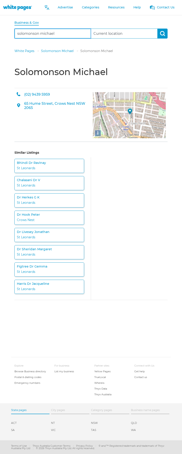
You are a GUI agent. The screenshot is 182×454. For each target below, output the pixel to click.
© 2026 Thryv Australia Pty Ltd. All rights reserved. (65, 448)
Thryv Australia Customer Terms (52, 445)
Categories (90, 7)
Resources (116, 7)
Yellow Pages (102, 371)
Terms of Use (19, 445)
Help (137, 7)
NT (53, 423)
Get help (139, 371)
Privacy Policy (84, 445)
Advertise (65, 7)
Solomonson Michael (58, 51)
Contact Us (165, 7)
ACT (14, 423)
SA (13, 430)
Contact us (140, 377)
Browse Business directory (30, 371)
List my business (64, 371)
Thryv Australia (102, 394)
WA (133, 430)
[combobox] (53, 33)
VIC (53, 430)
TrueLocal (100, 377)
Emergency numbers (27, 382)
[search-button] (162, 33)
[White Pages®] (17, 7)
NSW (94, 423)
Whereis (99, 382)
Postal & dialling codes (27, 377)
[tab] (28, 22)
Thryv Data (100, 388)
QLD (134, 423)
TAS (93, 430)
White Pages (24, 51)
